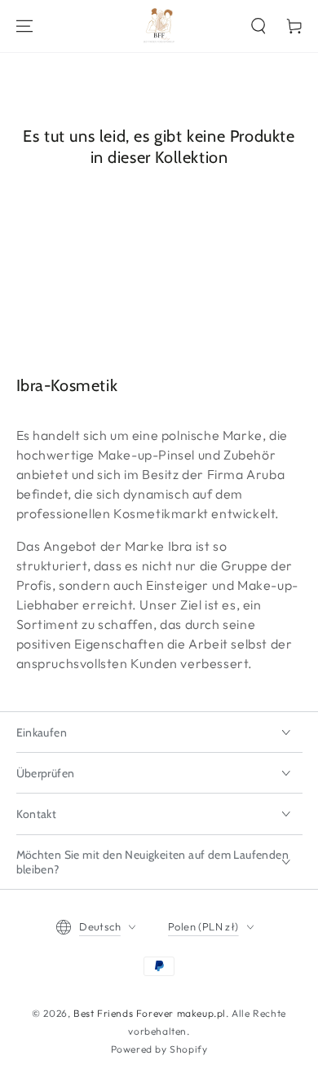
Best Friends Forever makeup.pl (149, 1013)
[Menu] (24, 26)
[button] (258, 26)
